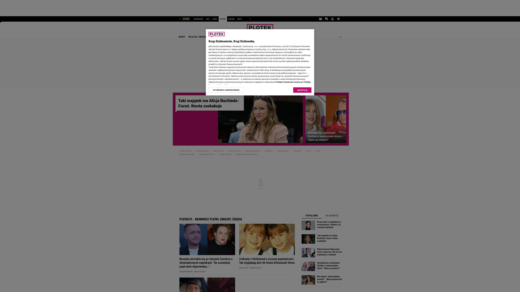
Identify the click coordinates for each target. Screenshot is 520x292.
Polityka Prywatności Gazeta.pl (289, 82)
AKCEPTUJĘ (302, 90)
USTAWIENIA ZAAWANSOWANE (226, 90)
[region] (260, 62)
